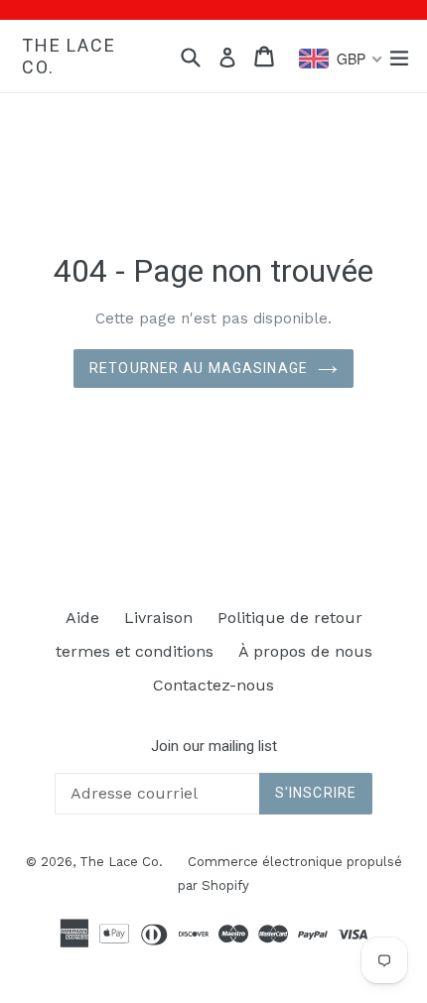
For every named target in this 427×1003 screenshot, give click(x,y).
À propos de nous (305, 651)
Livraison (158, 617)
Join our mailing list (214, 746)
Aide (82, 617)
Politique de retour (289, 617)
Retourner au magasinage (198, 368)
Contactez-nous (213, 685)
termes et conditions (135, 651)
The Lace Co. (68, 56)
